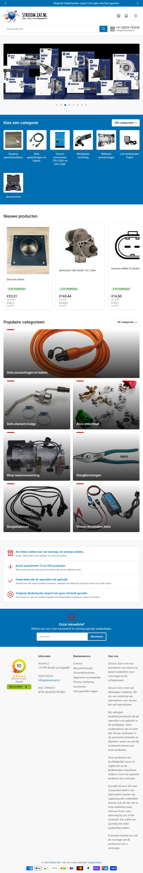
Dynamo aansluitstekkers (13, 155)
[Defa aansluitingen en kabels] (36, 140)
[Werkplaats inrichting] (83, 140)
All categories (125, 322)
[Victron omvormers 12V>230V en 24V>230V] (60, 140)
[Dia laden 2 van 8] (61, 105)
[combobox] (55, 29)
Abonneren (97, 636)
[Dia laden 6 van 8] (78, 105)
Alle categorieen (124, 122)
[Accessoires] (13, 183)
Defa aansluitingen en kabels (36, 157)
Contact (77, 663)
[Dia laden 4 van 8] (69, 105)
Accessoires (13, 196)
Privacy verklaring (83, 682)
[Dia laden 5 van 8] (74, 105)
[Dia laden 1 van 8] (57, 105)
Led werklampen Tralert (129, 155)
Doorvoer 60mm (15, 279)
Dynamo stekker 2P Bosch (125, 268)
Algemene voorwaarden (87, 677)
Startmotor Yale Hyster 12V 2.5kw (77, 270)
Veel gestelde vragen (85, 691)
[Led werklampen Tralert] (129, 140)
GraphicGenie (94, 862)
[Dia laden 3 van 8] (65, 105)
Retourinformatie (83, 668)
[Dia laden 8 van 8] (86, 105)
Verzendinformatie (84, 672)
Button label (19, 90)
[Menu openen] (136, 16)
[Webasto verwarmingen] (106, 140)
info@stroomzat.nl (49, 680)
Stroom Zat (54, 862)
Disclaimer (79, 686)
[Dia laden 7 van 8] (82, 105)
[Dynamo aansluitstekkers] (13, 140)
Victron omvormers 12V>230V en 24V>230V (59, 159)
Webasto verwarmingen (106, 155)
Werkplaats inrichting (83, 155)
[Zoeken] (103, 29)
